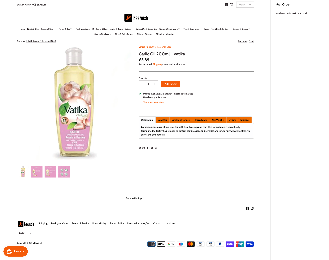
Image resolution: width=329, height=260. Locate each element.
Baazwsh (38, 243)
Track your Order (59, 223)
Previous (242, 41)
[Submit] (34, 4)
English (242, 4)
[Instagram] (231, 4)
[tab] (147, 119)
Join (28, 4)
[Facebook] (226, 4)
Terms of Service (80, 223)
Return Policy (117, 223)
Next (251, 41)
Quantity (143, 78)
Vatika (142, 46)
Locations (170, 223)
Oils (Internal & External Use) (41, 41)
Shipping (157, 64)
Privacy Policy (99, 223)
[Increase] (154, 84)
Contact (157, 223)
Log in (21, 4)
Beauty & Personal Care (159, 46)
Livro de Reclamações (138, 223)
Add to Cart (171, 83)
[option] (23, 172)
